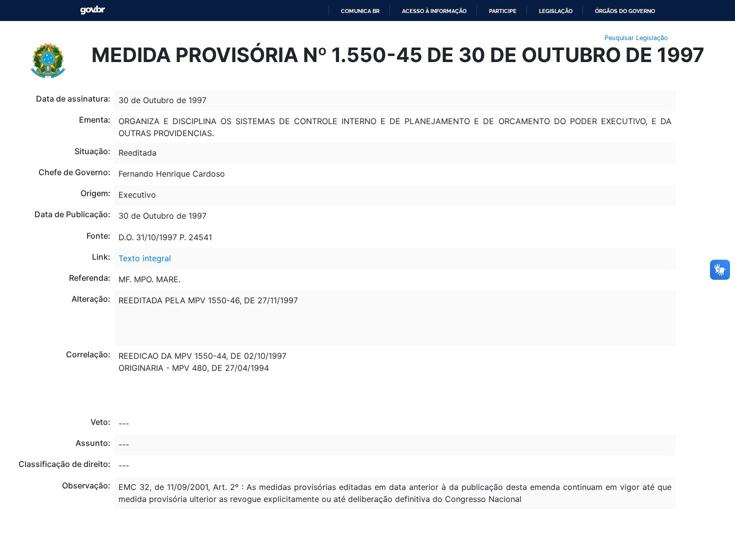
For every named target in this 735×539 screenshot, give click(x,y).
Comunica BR (360, 11)
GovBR (92, 10)
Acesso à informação (434, 11)
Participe (502, 11)
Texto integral (144, 258)
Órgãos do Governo (625, 11)
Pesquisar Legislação (636, 38)
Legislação (555, 11)
